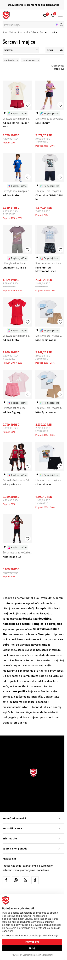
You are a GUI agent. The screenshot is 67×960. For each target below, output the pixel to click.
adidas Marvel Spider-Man (16, 124)
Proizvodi (23, 32)
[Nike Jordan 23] (17, 456)
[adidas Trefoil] (17, 167)
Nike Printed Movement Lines (45, 269)
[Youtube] (25, 880)
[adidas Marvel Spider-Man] (17, 95)
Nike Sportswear (45, 340)
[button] (33, 24)
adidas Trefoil (11, 195)
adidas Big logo (12, 412)
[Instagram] (15, 880)
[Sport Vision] (6, 15)
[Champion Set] (49, 456)
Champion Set (44, 484)
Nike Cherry (42, 123)
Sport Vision (9, 32)
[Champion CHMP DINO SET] (49, 167)
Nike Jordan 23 (12, 484)
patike (22, 691)
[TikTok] (35, 880)
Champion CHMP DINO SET (49, 196)
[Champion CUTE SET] (17, 239)
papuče (37, 696)
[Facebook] (6, 880)
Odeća (34, 32)
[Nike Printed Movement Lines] (49, 239)
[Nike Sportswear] (49, 312)
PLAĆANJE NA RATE (33, 3)
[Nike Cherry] (49, 95)
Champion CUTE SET (15, 267)
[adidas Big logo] (17, 384)
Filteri (50, 50)
